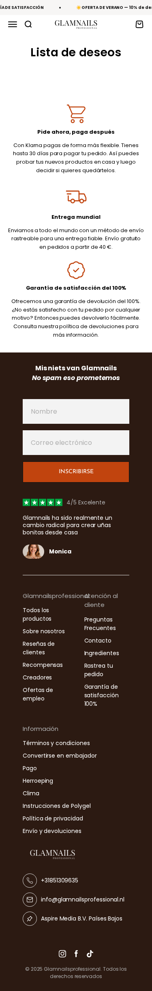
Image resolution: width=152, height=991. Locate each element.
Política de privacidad (53, 818)
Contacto (97, 640)
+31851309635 (59, 880)
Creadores (37, 677)
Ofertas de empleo (38, 694)
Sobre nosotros (44, 631)
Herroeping (38, 781)
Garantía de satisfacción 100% (101, 695)
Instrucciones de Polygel (56, 806)
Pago (30, 768)
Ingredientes (101, 653)
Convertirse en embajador (59, 756)
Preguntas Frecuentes (100, 623)
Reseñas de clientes (39, 648)
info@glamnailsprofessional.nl (82, 899)
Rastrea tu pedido (98, 670)
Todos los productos (37, 614)
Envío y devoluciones (52, 831)
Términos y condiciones (56, 743)
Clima (31, 793)
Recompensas (43, 665)
